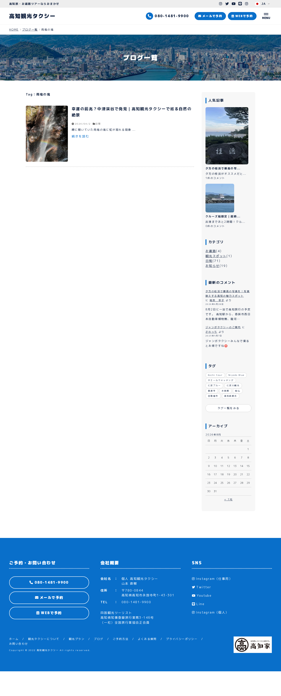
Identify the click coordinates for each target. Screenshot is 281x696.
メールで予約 (50, 597)
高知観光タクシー (32, 16)
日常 (98, 123)
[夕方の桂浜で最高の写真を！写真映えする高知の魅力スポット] (226, 135)
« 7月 (228, 499)
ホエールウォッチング (221, 380)
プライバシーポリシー (181, 639)
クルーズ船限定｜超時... (222, 216)
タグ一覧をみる (229, 408)
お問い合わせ (18, 643)
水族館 (225, 390)
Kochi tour (215, 375)
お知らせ (212, 266)
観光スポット (216, 256)
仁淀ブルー (214, 385)
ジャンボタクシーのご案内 (223, 327)
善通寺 (212, 390)
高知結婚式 (230, 396)
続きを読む (80, 136)
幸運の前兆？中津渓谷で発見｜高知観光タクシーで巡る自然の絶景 (132, 111)
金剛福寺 (213, 396)
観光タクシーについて (43, 639)
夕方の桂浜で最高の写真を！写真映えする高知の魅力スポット (227, 293)
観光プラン (76, 639)
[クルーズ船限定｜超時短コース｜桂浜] (219, 198)
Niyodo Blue (236, 375)
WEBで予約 (50, 612)
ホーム (14, 639)
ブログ (98, 639)
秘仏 (237, 390)
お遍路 (210, 251)
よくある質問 (147, 639)
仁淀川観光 (233, 385)
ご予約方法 (120, 639)
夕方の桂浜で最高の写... (222, 168)
